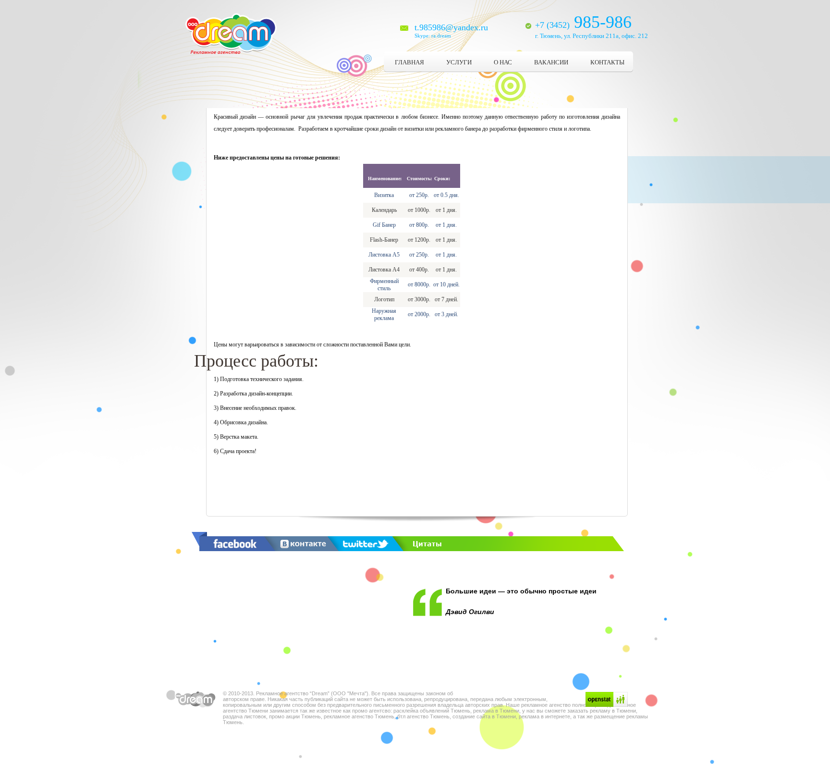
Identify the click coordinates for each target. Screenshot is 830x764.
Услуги (459, 62)
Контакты (607, 62)
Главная (409, 62)
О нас (503, 62)
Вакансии (551, 62)
